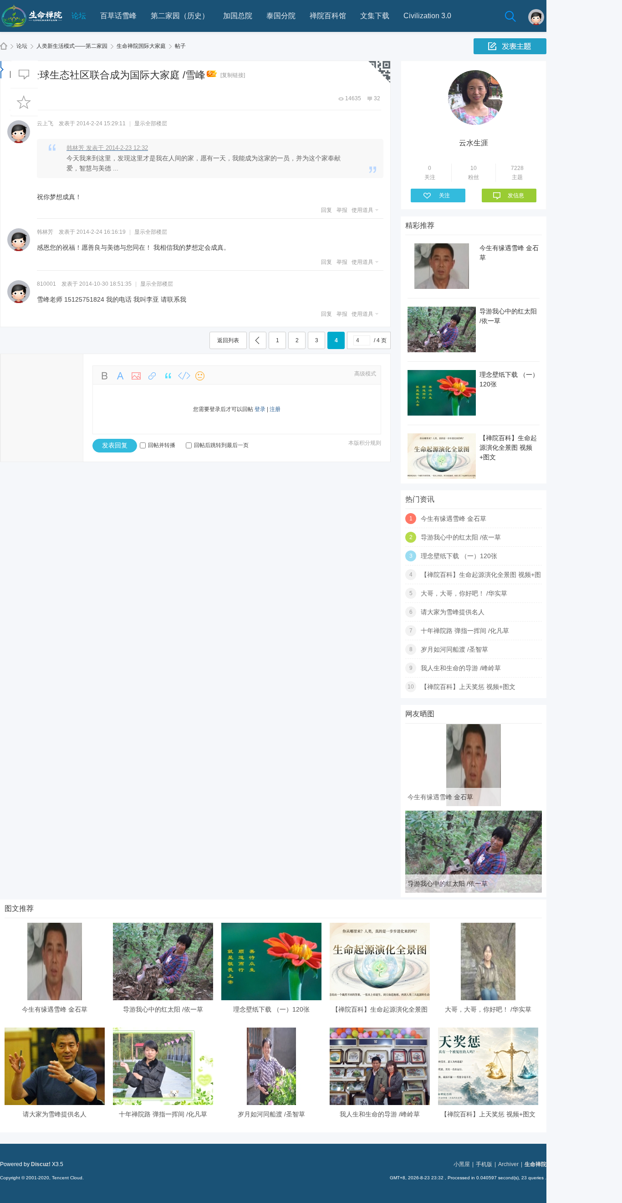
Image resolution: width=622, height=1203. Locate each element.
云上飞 (45, 123)
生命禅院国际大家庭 (141, 46)
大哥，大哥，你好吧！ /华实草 (464, 593)
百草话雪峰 (118, 16)
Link (152, 376)
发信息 (516, 195)
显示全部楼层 (150, 123)
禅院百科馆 (328, 16)
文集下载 (374, 16)
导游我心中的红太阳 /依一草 (461, 537)
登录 (260, 409)
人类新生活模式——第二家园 (71, 46)
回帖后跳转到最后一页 (221, 445)
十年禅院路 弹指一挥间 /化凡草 (465, 630)
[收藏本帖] (24, 102)
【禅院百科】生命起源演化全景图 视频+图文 (508, 447)
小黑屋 (462, 1164)
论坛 (78, 16)
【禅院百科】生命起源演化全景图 (380, 1009)
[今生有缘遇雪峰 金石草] (473, 804)
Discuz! (41, 1164)
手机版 (484, 1164)
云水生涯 (473, 143)
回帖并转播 (161, 445)
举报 (341, 210)
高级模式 (365, 373)
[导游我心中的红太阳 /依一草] (473, 891)
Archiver (508, 1164)
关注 (444, 195)
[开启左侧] (2, 69)
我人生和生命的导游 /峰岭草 (461, 668)
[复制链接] (232, 75)
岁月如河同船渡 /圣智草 (454, 649)
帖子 (180, 46)
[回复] (24, 74)
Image (136, 376)
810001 (46, 284)
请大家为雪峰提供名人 (452, 612)
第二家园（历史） (180, 16)
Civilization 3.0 (427, 16)
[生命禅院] (32, 30)
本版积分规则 (364, 443)
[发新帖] (510, 46)
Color (120, 376)
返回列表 (228, 340)
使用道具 (362, 210)
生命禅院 (3, 46)
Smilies (200, 376)
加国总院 (237, 16)
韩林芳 (45, 232)
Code (184, 376)
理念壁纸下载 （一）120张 (459, 556)
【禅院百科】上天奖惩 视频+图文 (468, 686)
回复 (326, 210)
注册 (275, 409)
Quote (168, 376)
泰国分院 (281, 16)
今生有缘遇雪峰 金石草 (453, 518)
